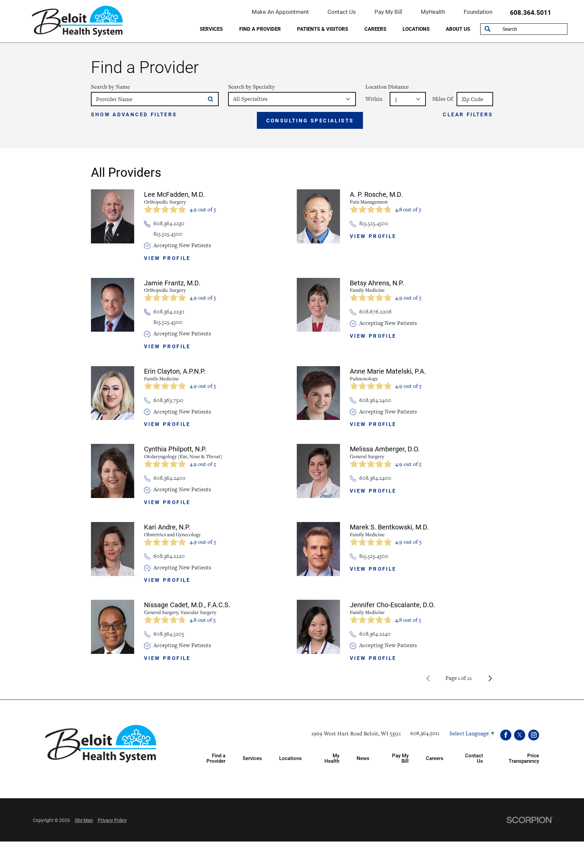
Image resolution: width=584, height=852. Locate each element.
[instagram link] (533, 735)
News (363, 758)
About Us (458, 28)
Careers (375, 28)
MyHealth (433, 12)
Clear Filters (468, 115)
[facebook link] (505, 735)
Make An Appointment (280, 12)
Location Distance (387, 87)
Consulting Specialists (310, 120)
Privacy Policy (112, 820)
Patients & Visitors (322, 28)
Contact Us (341, 12)
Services (211, 28)
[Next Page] (490, 678)
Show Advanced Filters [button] (134, 114)
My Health (331, 758)
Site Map (84, 820)
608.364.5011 (530, 13)
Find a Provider (260, 28)
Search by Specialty (251, 87)
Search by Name (110, 87)
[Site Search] (488, 29)
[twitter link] (519, 735)
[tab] (211, 30)
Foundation (478, 12)
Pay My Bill (388, 12)
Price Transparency (524, 758)
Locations (416, 28)
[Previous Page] (428, 678)
